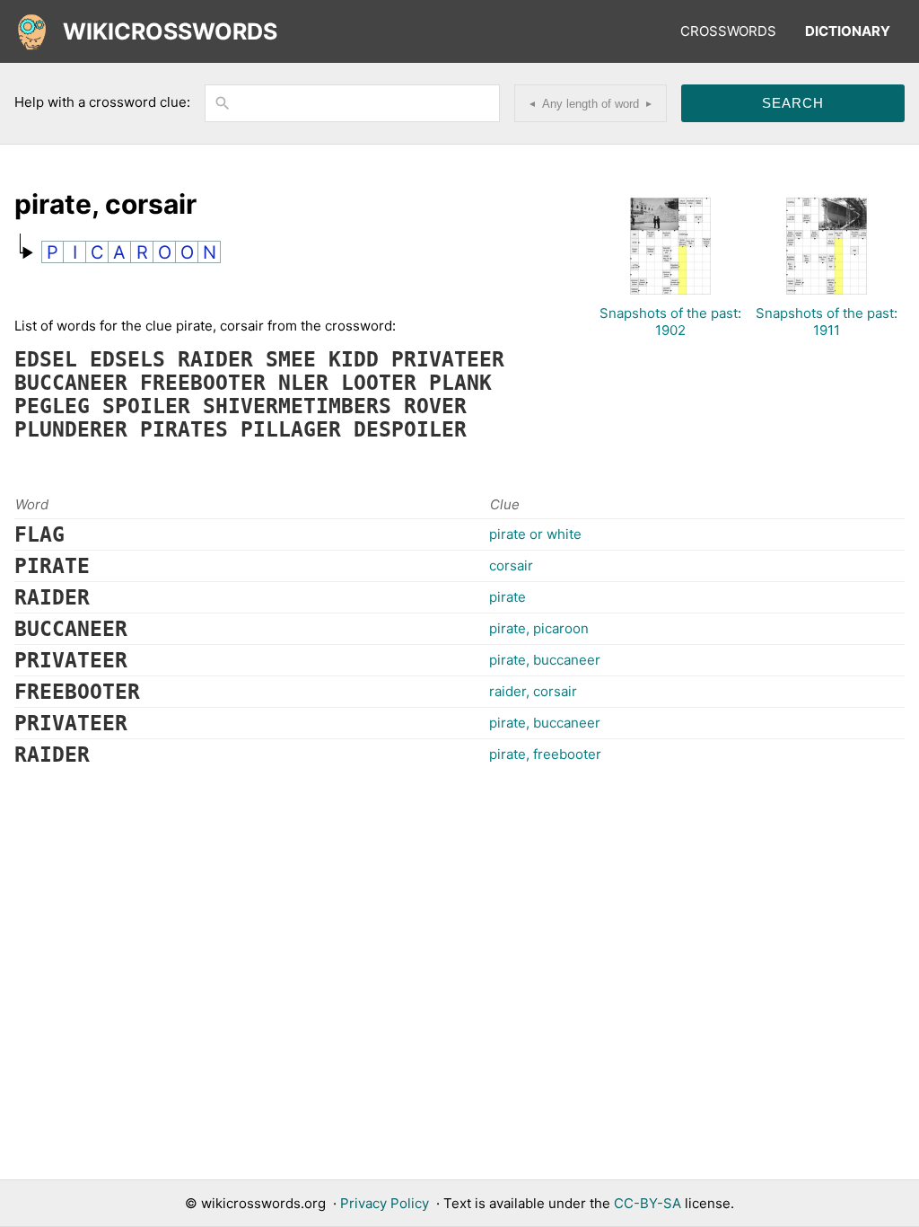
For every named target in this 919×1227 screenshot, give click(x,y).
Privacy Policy (384, 1203)
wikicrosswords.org (263, 1203)
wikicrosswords (170, 31)
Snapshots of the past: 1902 (670, 322)
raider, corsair (533, 691)
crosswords (728, 31)
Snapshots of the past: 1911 (826, 322)
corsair (511, 565)
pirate (507, 596)
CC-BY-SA (647, 1203)
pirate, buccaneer (544, 659)
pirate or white (535, 534)
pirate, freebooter (545, 754)
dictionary (847, 31)
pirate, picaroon (539, 628)
